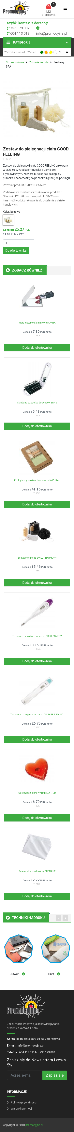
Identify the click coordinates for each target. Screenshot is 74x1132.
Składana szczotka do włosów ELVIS (37, 402)
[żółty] (50, 52)
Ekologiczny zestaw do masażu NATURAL (37, 480)
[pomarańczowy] (46, 52)
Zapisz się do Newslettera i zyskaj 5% (37, 1062)
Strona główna (15, 62)
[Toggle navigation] (65, 9)
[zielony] (41, 52)
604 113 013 (20, 33)
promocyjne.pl (34, 1124)
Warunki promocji (21, 1108)
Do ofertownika (15, 250)
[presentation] (58, 918)
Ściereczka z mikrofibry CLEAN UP (37, 871)
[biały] (55, 52)
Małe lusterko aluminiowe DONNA (37, 322)
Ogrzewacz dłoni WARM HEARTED (37, 793)
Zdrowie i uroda (39, 62)
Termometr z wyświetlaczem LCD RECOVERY (37, 636)
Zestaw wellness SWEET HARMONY (37, 557)
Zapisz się (55, 1075)
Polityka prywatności (23, 1102)
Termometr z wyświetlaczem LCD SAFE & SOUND (37, 714)
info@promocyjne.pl (51, 33)
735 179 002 (20, 28)
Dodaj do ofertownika (37, 348)
